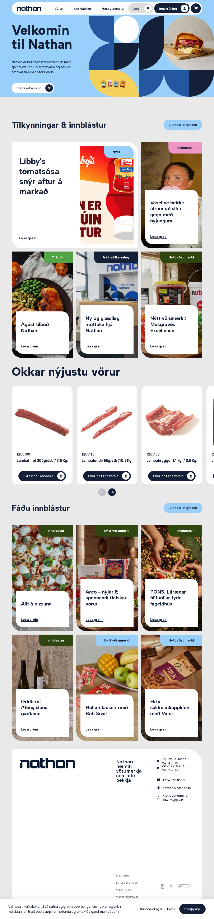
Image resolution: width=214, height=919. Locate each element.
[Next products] (112, 492)
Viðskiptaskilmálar (127, 897)
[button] (140, 8)
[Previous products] (102, 492)
